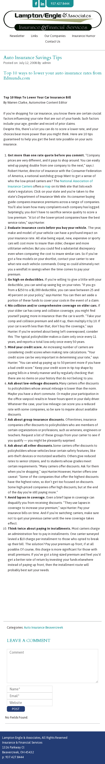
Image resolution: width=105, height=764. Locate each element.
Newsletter (17, 36)
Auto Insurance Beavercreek (43, 627)
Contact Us (52, 41)
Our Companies (54, 36)
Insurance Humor (83, 36)
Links (34, 36)
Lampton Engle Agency (52, 21)
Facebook (35, 3)
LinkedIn (42, 3)
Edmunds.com (16, 78)
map (47, 186)
